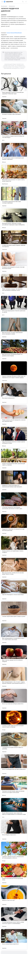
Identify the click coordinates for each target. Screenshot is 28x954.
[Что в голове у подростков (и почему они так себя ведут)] (14, 131)
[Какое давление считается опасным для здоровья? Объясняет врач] (14, 88)
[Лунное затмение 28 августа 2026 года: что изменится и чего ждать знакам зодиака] (14, 371)
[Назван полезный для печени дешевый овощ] (14, 874)
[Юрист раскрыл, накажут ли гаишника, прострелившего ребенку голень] (14, 284)
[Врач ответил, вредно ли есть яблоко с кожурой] (14, 655)
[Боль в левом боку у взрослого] (14, 939)
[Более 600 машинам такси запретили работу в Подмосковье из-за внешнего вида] (14, 808)
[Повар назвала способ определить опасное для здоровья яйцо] (14, 415)
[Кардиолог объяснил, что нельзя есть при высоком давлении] (14, 524)
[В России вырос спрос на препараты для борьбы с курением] (14, 153)
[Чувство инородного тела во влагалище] (14, 590)
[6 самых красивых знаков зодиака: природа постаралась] (14, 240)
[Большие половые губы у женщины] (14, 109)
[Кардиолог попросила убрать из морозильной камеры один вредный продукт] (14, 481)
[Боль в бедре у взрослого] (14, 830)
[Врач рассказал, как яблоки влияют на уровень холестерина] (14, 350)
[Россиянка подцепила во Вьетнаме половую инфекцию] (14, 197)
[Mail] (4, 1)
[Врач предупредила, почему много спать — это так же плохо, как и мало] (14, 633)
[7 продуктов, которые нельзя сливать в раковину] (14, 743)
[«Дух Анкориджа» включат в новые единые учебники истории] (14, 437)
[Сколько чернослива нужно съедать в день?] (14, 612)
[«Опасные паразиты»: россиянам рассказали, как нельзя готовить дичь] (14, 502)
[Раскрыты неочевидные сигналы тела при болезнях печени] (14, 262)
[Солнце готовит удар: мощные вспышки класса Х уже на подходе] (14, 721)
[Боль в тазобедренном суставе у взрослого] (14, 764)
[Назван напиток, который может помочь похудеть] (14, 546)
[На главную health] (9, 1)
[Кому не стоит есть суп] (14, 895)
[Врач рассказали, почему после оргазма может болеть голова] (14, 568)
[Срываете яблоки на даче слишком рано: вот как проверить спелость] (14, 852)
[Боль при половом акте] (14, 393)
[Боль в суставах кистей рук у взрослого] (14, 699)
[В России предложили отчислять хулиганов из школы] (14, 306)
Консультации (4, 6)
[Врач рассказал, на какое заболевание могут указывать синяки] (14, 328)
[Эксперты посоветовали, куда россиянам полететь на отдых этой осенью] (14, 786)
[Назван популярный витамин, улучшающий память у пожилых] (14, 459)
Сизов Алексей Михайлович (14, 32)
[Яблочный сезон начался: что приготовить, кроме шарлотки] (14, 175)
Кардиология (12, 6)
